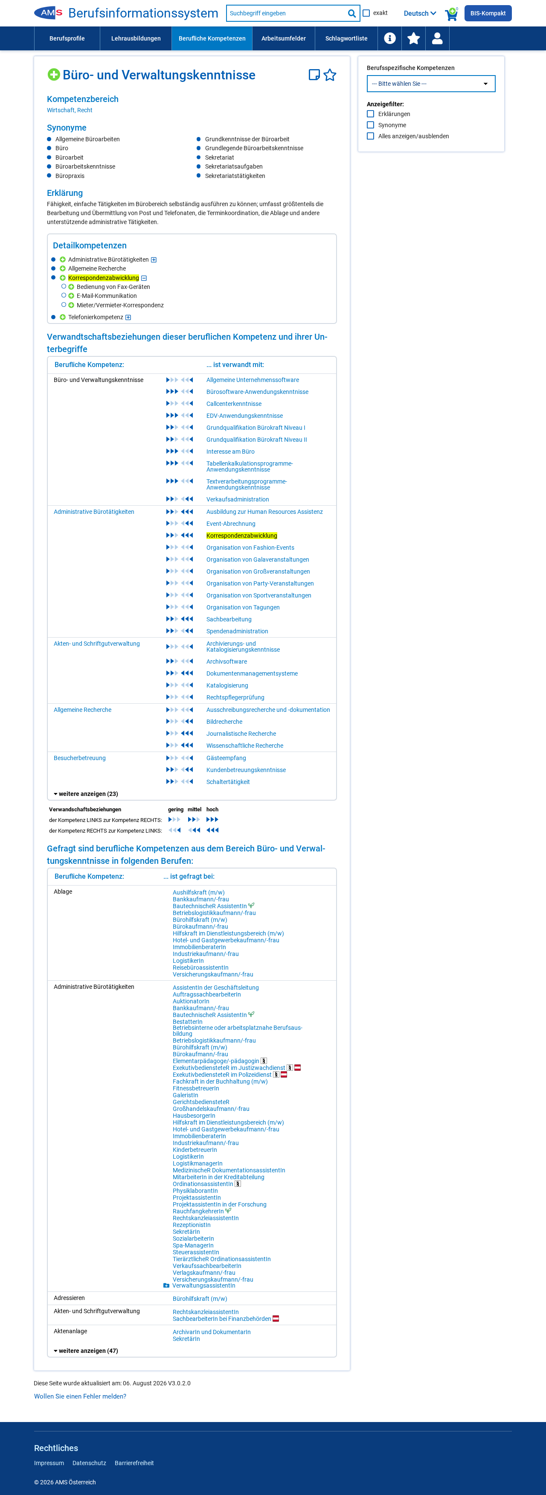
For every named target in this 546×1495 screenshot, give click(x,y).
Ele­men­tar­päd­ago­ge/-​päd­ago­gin (217, 1061)
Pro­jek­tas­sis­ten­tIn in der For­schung (220, 1204)
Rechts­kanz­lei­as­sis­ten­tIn (206, 1218)
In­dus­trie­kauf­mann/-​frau (206, 954)
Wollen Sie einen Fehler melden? (80, 1396)
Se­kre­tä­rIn (186, 1232)
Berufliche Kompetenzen (212, 38)
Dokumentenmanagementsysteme (252, 673)
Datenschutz (89, 1463)
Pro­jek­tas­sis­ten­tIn (197, 1198)
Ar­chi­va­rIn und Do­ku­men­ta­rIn (212, 1332)
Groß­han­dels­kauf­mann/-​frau (211, 1109)
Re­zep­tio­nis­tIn (192, 1225)
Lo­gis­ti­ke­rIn (188, 961)
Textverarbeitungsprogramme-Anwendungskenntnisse (246, 484)
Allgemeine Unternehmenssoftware (252, 379)
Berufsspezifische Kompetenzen (411, 67)
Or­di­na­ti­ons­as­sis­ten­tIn (204, 1183)
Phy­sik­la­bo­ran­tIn (195, 1191)
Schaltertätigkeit (228, 781)
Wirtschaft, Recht (70, 110)
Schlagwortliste (346, 38)
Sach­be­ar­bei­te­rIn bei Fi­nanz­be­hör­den (223, 1318)
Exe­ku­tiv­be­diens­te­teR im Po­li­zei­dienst (223, 1074)
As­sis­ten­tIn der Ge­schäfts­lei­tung (216, 988)
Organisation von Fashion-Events (250, 547)
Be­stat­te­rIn (188, 1022)
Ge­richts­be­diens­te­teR (201, 1102)
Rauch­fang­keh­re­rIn (198, 1211)
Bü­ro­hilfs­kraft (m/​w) (200, 920)
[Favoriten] (330, 74)
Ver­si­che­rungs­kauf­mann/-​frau (213, 974)
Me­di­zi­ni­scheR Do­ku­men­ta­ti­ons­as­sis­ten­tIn (229, 1170)
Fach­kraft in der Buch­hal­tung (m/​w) (220, 1081)
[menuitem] (67, 38)
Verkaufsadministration (237, 499)
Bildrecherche (224, 721)
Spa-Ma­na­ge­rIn (193, 1245)
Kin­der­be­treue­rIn (195, 1150)
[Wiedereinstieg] (437, 38)
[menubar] (273, 38)
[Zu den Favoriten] (413, 38)
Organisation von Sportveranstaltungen (258, 595)
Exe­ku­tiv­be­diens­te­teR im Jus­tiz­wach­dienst (230, 1067)
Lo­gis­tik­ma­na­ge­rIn (198, 1163)
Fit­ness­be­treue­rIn (196, 1088)
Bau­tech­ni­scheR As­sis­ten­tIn (210, 906)
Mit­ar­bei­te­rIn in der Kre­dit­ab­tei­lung (218, 1177)
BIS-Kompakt (488, 13)
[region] (192, 104)
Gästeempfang (226, 758)
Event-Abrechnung (231, 523)
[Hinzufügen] (55, 71)
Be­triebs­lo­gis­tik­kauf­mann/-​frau (214, 913)
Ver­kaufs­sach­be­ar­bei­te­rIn (207, 1266)
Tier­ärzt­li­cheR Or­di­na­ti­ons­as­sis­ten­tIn (222, 1259)
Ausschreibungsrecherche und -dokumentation (268, 709)
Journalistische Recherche (241, 733)
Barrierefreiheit (134, 1463)
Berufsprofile (67, 38)
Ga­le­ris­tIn (185, 1095)
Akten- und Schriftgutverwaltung (97, 643)
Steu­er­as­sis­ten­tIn (196, 1252)
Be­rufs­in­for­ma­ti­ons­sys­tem (143, 13)
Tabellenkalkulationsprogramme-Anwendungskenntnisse (249, 466)
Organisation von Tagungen (243, 607)
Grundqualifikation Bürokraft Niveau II (256, 439)
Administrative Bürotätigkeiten (94, 511)
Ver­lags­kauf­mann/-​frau (204, 1273)
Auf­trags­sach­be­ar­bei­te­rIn (207, 994)
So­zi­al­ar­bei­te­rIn (193, 1238)
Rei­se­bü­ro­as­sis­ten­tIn (201, 967)
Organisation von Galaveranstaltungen (257, 559)
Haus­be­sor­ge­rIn (194, 1116)
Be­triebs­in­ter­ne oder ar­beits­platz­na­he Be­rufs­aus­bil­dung (237, 1031)
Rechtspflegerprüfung (235, 697)
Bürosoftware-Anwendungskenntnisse (257, 391)
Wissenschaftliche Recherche (244, 745)
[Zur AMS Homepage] (51, 13)
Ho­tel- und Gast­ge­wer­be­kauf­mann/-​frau (226, 940)
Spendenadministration (237, 631)
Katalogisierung (227, 685)
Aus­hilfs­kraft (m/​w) (199, 892)
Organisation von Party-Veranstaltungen (260, 583)
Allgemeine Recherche (82, 709)
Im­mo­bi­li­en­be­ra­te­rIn (199, 947)
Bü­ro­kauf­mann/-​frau (200, 927)
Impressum (49, 1463)
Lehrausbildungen (136, 38)
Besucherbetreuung (80, 758)
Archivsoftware (226, 661)
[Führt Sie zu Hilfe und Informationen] (389, 38)
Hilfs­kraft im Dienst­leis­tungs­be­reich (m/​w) (228, 933)
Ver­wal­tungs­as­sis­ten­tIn (203, 1285)
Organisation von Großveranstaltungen (258, 571)
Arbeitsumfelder (283, 38)
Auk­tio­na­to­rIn (191, 1001)
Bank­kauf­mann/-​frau (201, 899)
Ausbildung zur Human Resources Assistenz (264, 511)
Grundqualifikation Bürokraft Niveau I (255, 427)
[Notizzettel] (316, 74)
